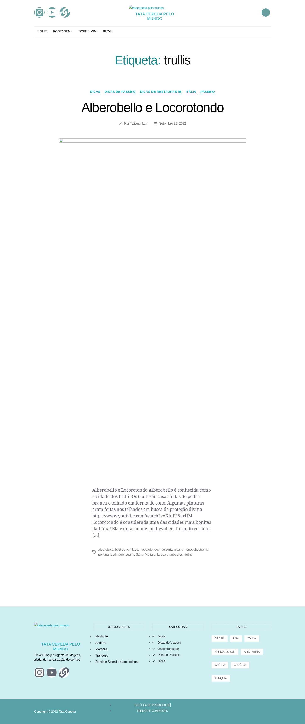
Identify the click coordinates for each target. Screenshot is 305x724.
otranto (203, 549)
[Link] (65, 12)
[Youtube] (52, 12)
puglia (129, 554)
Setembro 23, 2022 (172, 123)
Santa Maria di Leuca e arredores (159, 554)
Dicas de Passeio (120, 91)
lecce (136, 549)
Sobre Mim (88, 31)
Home (42, 31)
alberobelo (105, 549)
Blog (107, 31)
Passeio (207, 91)
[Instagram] (39, 12)
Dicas (95, 91)
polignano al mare (111, 554)
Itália (191, 91)
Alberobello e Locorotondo (152, 107)
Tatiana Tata (138, 123)
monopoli (190, 549)
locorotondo (149, 549)
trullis (188, 554)
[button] (266, 12)
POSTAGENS (62, 31)
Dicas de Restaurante (161, 91)
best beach (123, 549)
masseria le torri (171, 549)
